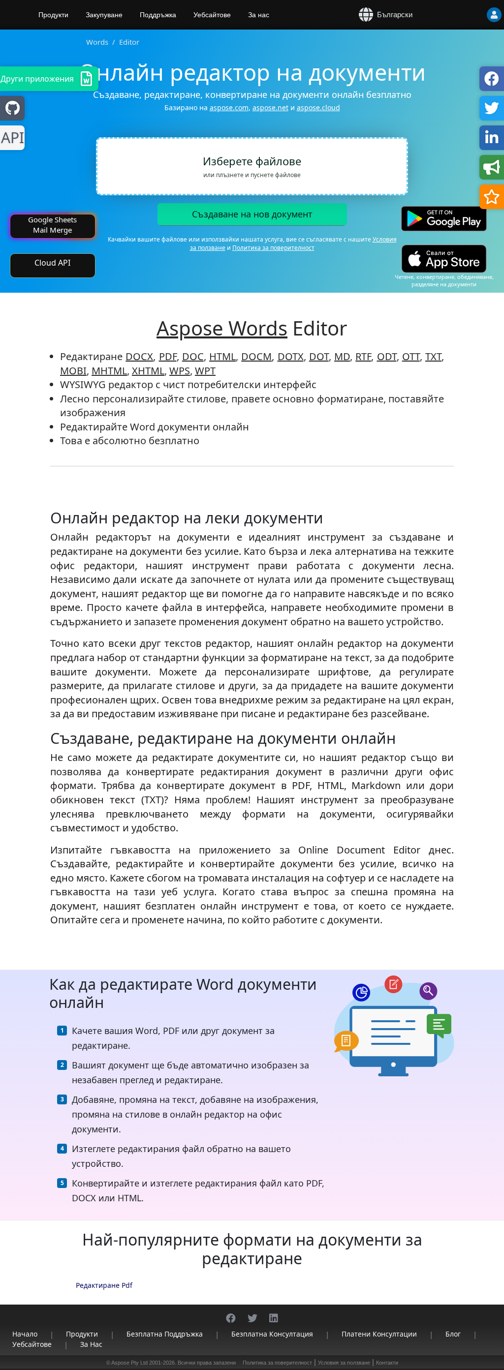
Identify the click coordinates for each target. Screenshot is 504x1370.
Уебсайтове (212, 15)
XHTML (148, 370)
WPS (179, 370)
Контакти (387, 1363)
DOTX (291, 356)
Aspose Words (222, 327)
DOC (193, 356)
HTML (222, 356)
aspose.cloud (318, 107)
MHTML (109, 370)
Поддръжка (158, 15)
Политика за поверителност (273, 248)
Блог (453, 1334)
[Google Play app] (444, 219)
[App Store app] (444, 259)
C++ (10, 138)
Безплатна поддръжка (164, 1334)
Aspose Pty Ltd (129, 1363)
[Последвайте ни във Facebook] (231, 1313)
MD (342, 356)
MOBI (73, 370)
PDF (168, 356)
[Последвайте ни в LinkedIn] (273, 1313)
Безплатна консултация (272, 1334)
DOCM (256, 356)
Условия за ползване (344, 1363)
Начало (24, 1334)
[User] (474, 14)
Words (97, 42)
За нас (258, 15)
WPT (205, 370)
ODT (387, 356)
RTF (363, 356)
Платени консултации (379, 1334)
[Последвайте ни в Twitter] (252, 1313)
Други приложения (37, 78)
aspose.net (270, 107)
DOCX (139, 356)
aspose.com (229, 107)
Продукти (53, 15)
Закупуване (104, 15)
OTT (411, 356)
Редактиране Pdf (104, 1285)
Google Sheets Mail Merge (52, 224)
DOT (319, 356)
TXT (433, 356)
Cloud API (52, 262)
